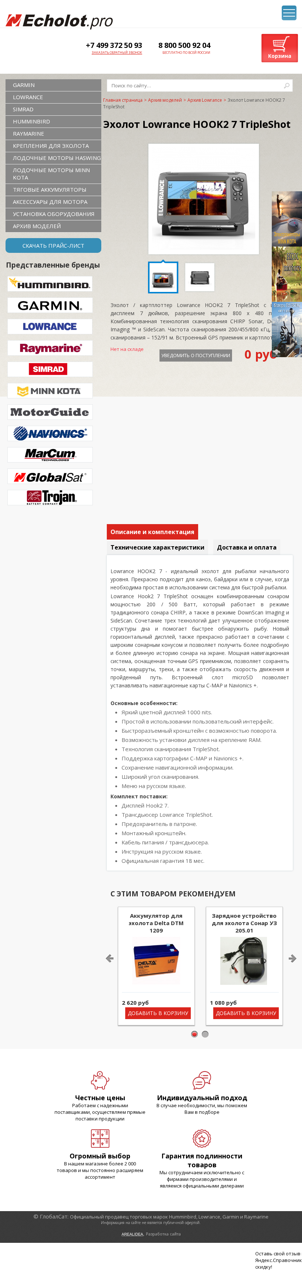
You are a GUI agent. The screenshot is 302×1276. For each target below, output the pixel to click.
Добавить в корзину (158, 1013)
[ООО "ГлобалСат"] (59, 22)
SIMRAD (23, 109)
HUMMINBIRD (31, 121)
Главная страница (123, 100)
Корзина (279, 55)
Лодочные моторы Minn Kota (51, 173)
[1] (194, 1034)
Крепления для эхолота (51, 145)
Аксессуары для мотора (50, 201)
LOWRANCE (28, 97)
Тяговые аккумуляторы (50, 189)
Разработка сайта (163, 1234)
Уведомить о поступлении (195, 355)
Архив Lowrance (204, 100)
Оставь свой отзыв (278, 1253)
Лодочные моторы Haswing (57, 157)
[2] (205, 1034)
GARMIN (24, 84)
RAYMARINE (28, 133)
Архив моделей (37, 226)
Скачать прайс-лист (53, 245)
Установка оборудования (54, 213)
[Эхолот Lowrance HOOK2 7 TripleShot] (203, 247)
